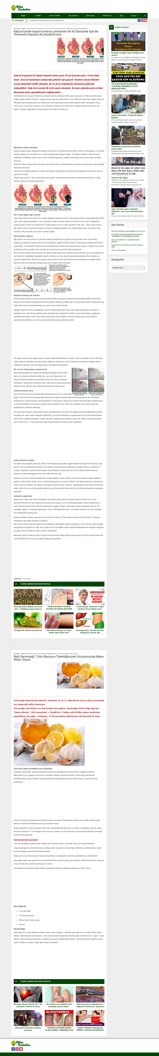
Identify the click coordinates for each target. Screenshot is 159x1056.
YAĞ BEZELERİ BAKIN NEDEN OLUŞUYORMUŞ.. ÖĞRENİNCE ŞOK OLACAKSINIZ (59, 1030)
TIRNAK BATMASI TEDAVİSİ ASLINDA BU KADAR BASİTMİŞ (59, 608)
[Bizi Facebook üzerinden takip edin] (139, 20)
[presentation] (26, 20)
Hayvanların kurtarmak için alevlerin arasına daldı (126, 148)
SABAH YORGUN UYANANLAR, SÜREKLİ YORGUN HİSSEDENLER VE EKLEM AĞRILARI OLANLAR (90, 1030)
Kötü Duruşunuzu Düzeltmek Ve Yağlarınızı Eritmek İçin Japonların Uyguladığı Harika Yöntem (90, 1006)
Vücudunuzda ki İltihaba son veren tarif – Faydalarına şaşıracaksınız (28, 608)
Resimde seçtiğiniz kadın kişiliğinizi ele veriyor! (127, 54)
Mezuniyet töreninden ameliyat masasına (28, 1029)
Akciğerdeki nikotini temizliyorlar (28, 630)
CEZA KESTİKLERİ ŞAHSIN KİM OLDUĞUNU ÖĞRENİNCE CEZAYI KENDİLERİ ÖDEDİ (124, 86)
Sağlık (23, 28)
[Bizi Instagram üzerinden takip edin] (142, 20)
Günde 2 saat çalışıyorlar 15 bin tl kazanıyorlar (46, 20)
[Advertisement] (35, 53)
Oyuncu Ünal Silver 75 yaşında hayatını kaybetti (127, 116)
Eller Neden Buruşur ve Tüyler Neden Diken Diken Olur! (59, 631)
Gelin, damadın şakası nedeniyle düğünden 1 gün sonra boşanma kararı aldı (127, 211)
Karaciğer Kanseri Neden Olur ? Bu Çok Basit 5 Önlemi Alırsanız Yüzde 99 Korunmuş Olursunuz (28, 1006)
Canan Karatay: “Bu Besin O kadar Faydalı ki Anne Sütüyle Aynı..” (90, 608)
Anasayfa (17, 28)
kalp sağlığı (26, 579)
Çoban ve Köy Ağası (119, 178)
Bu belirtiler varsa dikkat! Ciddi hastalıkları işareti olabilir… (59, 1005)
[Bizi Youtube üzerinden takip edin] (145, 20)
